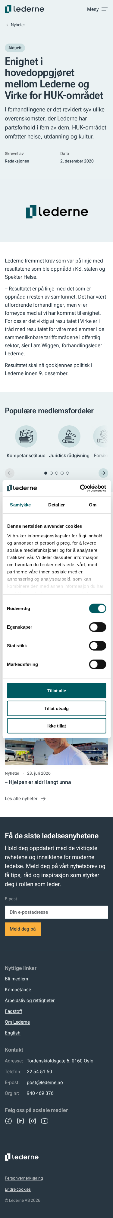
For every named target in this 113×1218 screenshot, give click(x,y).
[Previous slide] (9, 473)
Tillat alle (56, 690)
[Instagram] (32, 1121)
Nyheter (18, 24)
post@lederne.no (45, 1082)
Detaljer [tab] (56, 504)
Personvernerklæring (24, 1178)
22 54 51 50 (39, 1071)
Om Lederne (17, 1022)
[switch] (97, 627)
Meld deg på (23, 929)
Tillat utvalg (56, 708)
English (12, 1033)
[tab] (45, 473)
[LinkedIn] (20, 1121)
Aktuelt (14, 47)
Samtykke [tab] (20, 504)
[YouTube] (44, 1121)
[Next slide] (103, 473)
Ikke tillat (56, 725)
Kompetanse (18, 989)
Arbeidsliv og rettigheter (30, 1000)
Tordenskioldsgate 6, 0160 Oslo (60, 1061)
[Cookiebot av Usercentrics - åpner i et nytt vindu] (80, 488)
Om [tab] (92, 504)
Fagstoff (13, 1011)
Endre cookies (18, 1189)
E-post (11, 898)
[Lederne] (24, 9)
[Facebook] (8, 1121)
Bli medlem (16, 979)
